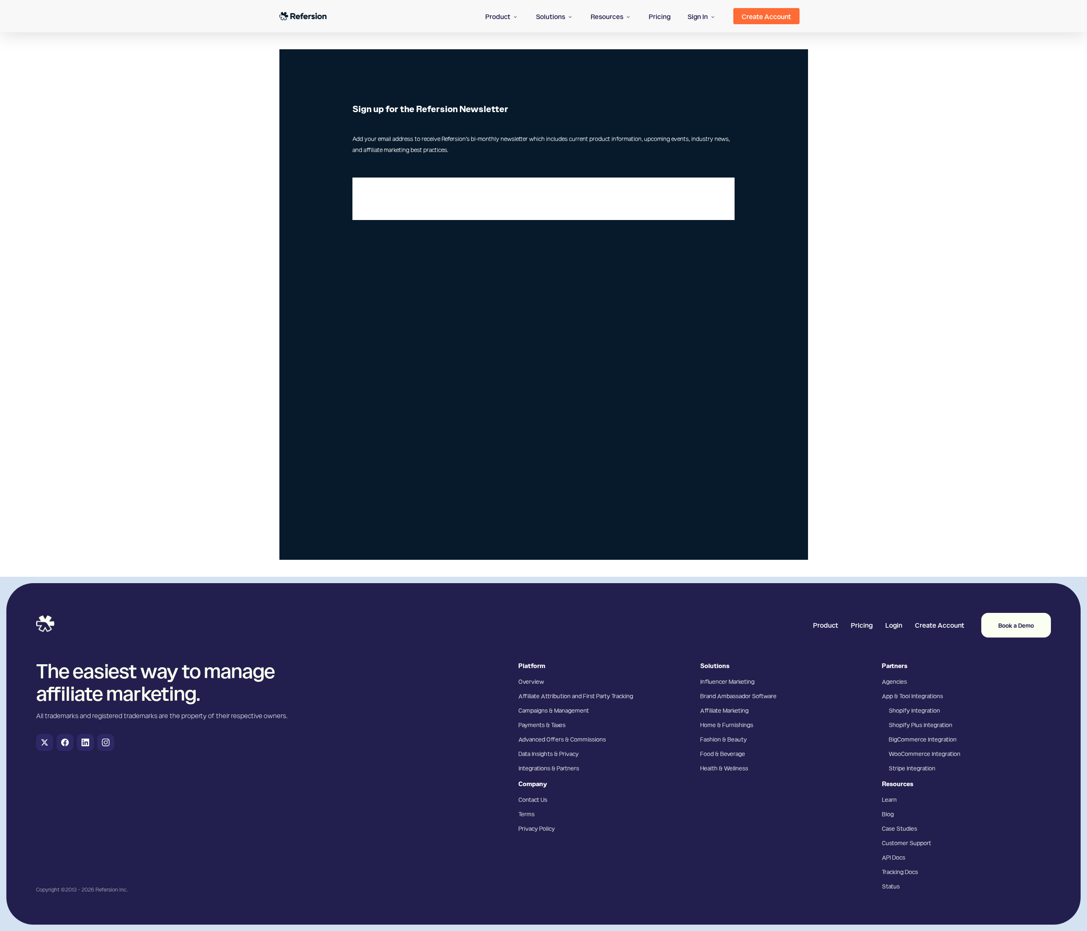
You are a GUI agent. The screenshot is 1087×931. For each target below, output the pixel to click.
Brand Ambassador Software (738, 695)
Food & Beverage (722, 753)
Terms (526, 813)
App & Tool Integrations (912, 695)
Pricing (862, 625)
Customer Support (906, 842)
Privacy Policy (536, 828)
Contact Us (532, 799)
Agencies (894, 681)
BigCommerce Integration (923, 739)
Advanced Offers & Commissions (562, 739)
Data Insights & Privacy (548, 753)
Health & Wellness (724, 768)
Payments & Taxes (542, 724)
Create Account (939, 625)
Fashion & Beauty (723, 739)
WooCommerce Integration (924, 753)
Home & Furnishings (726, 724)
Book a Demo (1016, 625)
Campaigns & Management (553, 710)
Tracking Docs (900, 871)
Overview (531, 681)
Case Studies (899, 828)
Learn (889, 799)
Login (893, 625)
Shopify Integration (914, 710)
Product (825, 625)
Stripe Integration (912, 768)
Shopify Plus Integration (920, 724)
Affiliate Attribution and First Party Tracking (575, 695)
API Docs (893, 857)
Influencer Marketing (727, 681)
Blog (888, 813)
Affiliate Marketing (724, 710)
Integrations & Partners (548, 768)
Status (891, 886)
